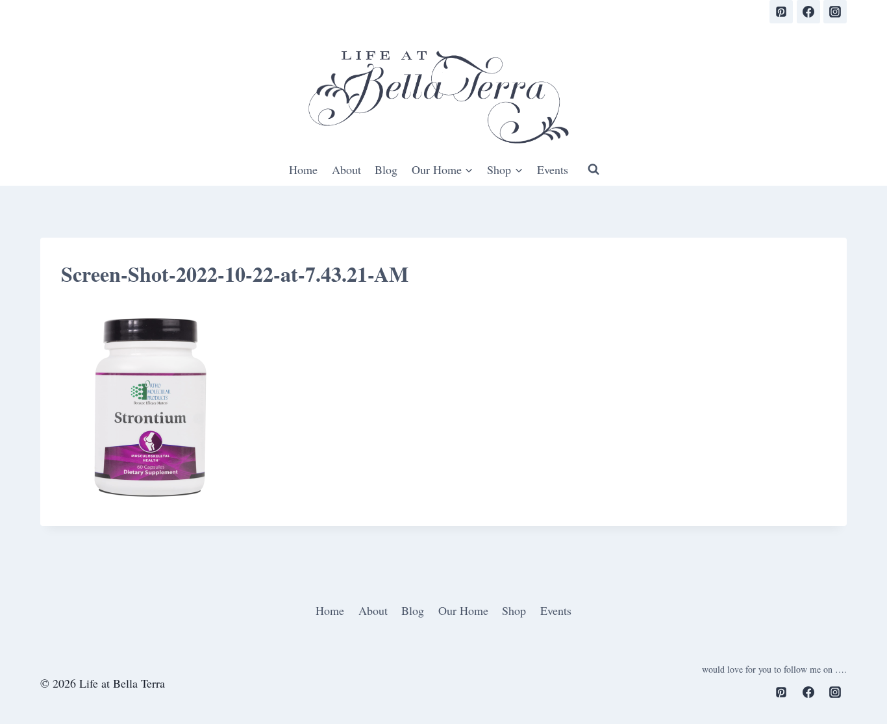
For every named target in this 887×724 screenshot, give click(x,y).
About (346, 169)
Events (552, 169)
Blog (386, 169)
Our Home (463, 610)
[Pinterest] (781, 11)
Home (303, 169)
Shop (514, 610)
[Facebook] (808, 11)
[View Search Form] (593, 169)
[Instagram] (835, 11)
